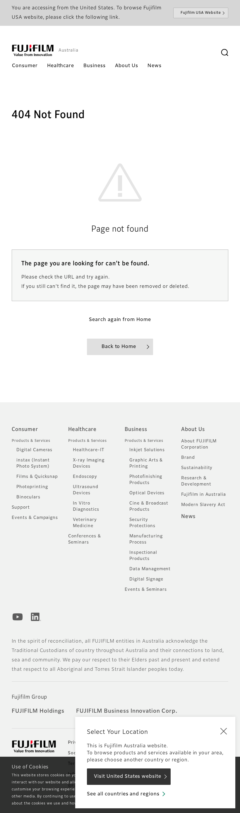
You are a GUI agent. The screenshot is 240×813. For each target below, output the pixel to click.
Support (21, 507)
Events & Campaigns (35, 518)
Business (136, 429)
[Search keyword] (224, 53)
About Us (193, 429)
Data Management (150, 569)
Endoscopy (85, 477)
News (188, 516)
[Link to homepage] (33, 50)
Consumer (25, 429)
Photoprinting (32, 487)
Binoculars (28, 497)
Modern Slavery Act (203, 505)
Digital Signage (146, 579)
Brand (188, 458)
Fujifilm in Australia (203, 495)
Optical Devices (146, 493)
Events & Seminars (146, 590)
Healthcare (82, 429)
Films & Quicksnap (37, 477)
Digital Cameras (34, 450)
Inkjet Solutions (147, 450)
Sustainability (196, 468)
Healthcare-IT (88, 450)
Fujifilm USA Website (201, 13)
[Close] (223, 731)
